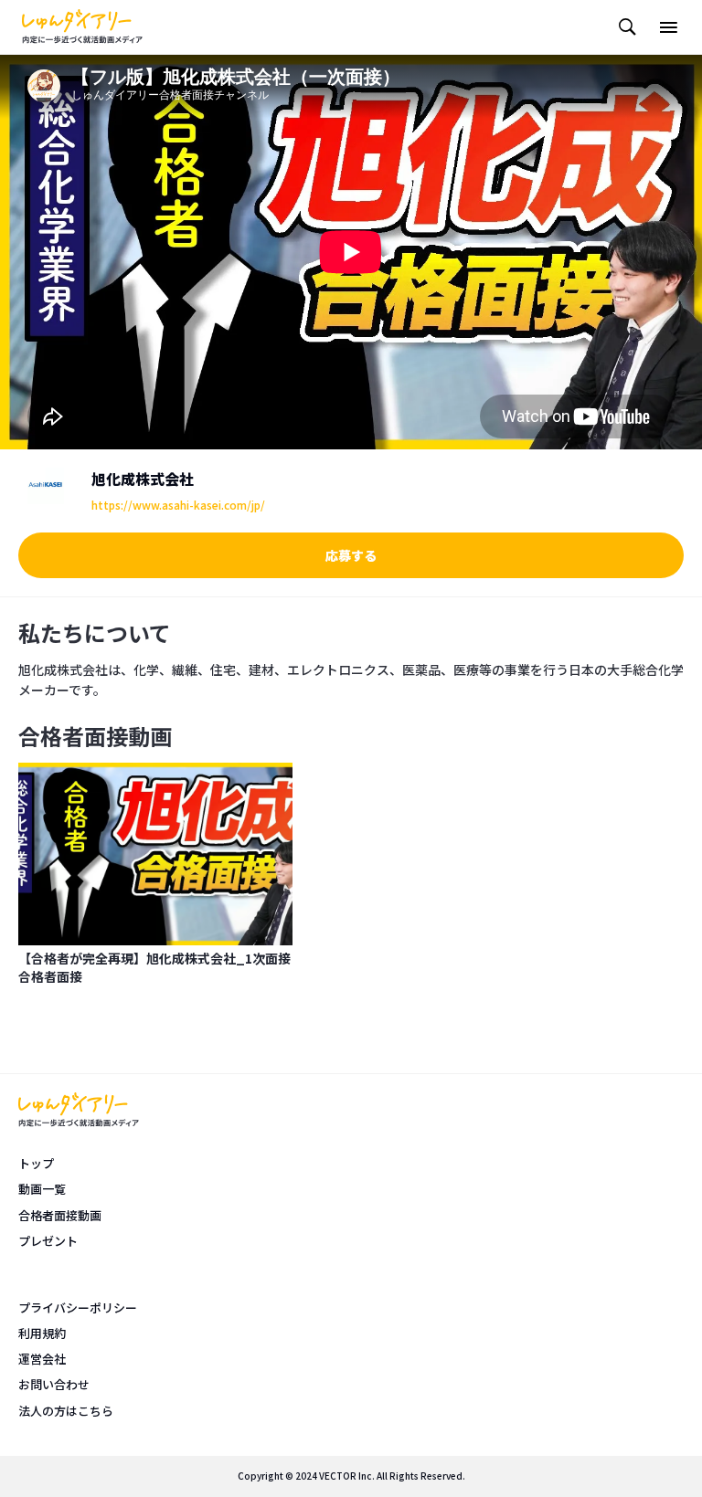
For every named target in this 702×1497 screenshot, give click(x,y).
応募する (351, 555)
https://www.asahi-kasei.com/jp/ (178, 504)
